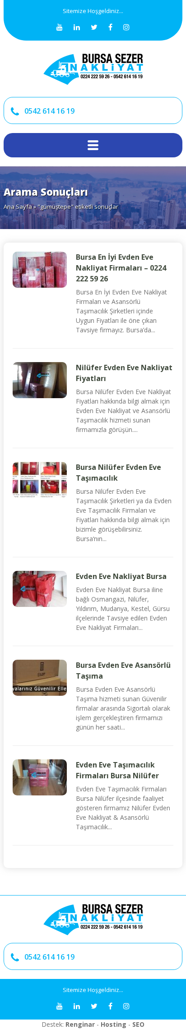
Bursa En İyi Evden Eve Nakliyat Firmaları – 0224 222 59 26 (121, 268)
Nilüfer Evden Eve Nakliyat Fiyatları (124, 373)
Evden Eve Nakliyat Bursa (121, 576)
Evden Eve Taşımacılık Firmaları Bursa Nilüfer (117, 770)
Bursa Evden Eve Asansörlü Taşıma (123, 670)
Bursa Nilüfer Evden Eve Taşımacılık (118, 472)
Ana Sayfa (18, 206)
